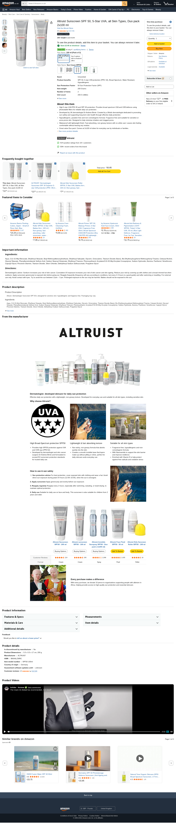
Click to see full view (31, 68)
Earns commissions (34, 687)
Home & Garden (100, 9)
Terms (83, 46)
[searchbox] (74, 3)
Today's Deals (66, 9)
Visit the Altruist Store (65, 28)
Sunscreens (35, 14)
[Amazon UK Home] (64, 809)
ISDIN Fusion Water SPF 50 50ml (39, 774)
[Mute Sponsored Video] (55, 768)
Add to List (150, 87)
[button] (4, 9)
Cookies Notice (94, 816)
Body (42, 14)
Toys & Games (147, 9)
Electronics (136, 9)
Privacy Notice (83, 816)
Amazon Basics (52, 9)
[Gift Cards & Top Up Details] (124, 9)
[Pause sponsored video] (55, 764)
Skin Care (11, 14)
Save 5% (61, 49)
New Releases (38, 9)
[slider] (83, 731)
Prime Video (78, 9)
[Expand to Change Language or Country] (133, 4)
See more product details (68, 131)
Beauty (158, 9)
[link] (44, 171)
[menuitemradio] (167, 732)
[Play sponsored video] (88, 759)
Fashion (88, 9)
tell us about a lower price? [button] (28, 638)
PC (128, 9)
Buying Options (60, 551)
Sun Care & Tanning (23, 14)
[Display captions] (55, 749)
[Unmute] (171, 731)
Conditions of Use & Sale (68, 816)
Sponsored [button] (5, 742)
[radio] (4, 22)
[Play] (4, 732)
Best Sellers (26, 9)
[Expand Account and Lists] (150, 4)
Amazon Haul (14, 9)
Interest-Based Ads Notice (109, 816)
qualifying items (79, 49)
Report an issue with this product (72, 153)
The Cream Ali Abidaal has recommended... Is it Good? (30, 690)
